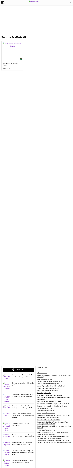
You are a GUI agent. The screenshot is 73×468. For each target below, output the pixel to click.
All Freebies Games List (44, 379)
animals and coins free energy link (48, 384)
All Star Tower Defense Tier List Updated (50, 381)
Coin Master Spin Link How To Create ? (49, 401)
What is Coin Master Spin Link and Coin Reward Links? (54, 443)
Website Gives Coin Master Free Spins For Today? (53, 440)
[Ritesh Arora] (21, 59)
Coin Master (6, 68)
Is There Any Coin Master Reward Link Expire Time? (53, 415)
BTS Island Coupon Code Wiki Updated (49, 395)
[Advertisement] (36, 19)
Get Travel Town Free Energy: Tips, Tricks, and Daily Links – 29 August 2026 (23, 452)
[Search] (70, 2)
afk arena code (42, 373)
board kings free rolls (44, 393)
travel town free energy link (46, 430)
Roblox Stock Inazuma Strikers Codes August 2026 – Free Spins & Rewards (23, 415)
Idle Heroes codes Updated (45, 410)
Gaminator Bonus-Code (44, 408)
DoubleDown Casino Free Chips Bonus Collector (52, 406)
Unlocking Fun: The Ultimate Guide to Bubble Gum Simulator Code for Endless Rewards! (53, 437)
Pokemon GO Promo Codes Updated (48, 420)
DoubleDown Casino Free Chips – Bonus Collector (53, 404)
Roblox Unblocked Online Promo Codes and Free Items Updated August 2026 (52, 423)
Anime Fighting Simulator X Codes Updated (51, 386)
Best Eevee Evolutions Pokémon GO (48, 390)
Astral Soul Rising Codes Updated (48, 388)
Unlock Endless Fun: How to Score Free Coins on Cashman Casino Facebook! (52, 433)
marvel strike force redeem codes (48, 417)
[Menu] (2, 2)
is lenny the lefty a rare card (46, 413)
